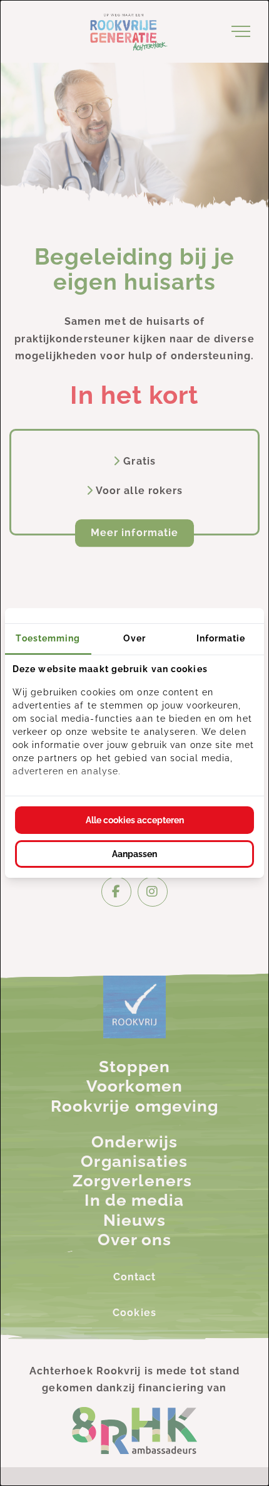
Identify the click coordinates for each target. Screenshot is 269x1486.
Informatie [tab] (221, 638)
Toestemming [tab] (48, 638)
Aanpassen (134, 854)
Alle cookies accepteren (135, 820)
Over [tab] (134, 638)
